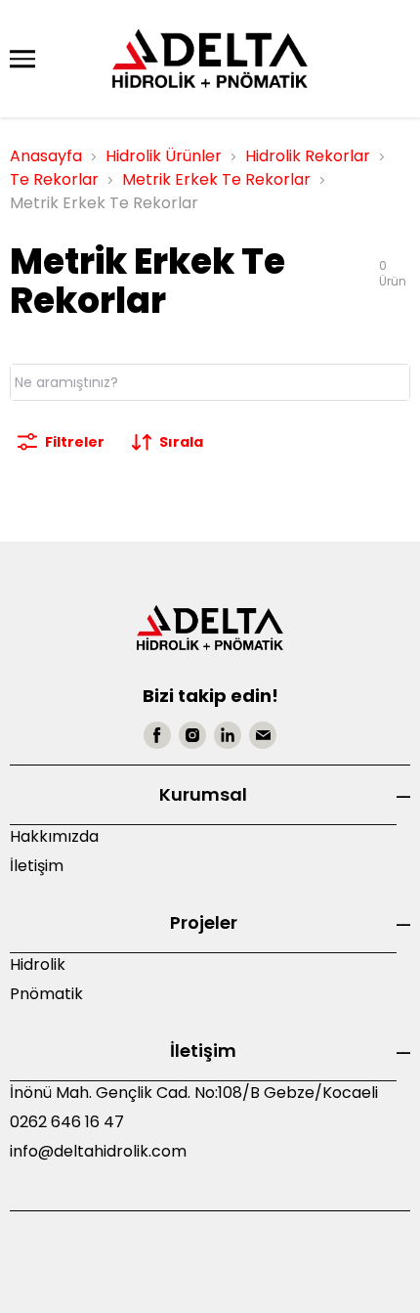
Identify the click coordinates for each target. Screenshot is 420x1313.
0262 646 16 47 (67, 1122)
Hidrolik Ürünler (163, 156)
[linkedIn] (227, 735)
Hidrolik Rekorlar (307, 156)
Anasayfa (46, 156)
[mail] (262, 735)
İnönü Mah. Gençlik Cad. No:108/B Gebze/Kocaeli (194, 1092)
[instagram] (192, 735)
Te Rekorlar (54, 179)
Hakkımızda (54, 836)
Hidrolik (37, 964)
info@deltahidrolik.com (98, 1151)
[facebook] (157, 735)
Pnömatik (46, 994)
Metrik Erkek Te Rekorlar (216, 179)
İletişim (36, 865)
